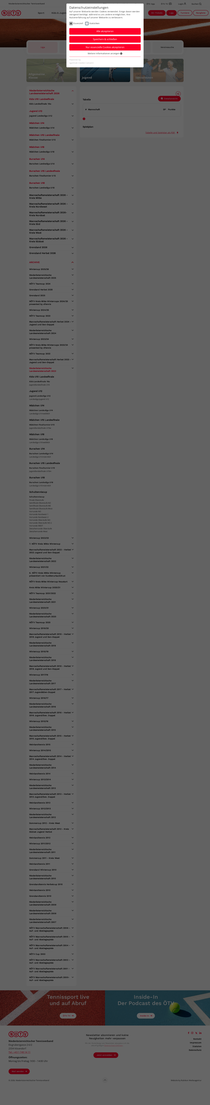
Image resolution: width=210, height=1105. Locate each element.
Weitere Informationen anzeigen (104, 53)
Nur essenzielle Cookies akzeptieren (105, 47)
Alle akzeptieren (105, 31)
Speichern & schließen (105, 39)
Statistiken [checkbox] (94, 23)
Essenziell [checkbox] (78, 23)
